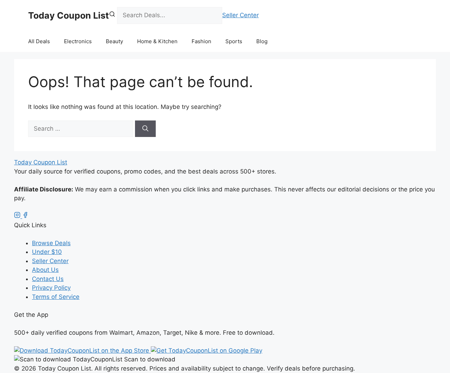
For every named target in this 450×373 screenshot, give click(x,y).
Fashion (201, 41)
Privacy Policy (51, 287)
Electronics (78, 41)
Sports (233, 41)
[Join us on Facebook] (25, 216)
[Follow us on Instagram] (18, 216)
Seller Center (240, 15)
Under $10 (47, 251)
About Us (45, 269)
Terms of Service (55, 296)
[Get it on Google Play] (206, 350)
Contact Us (48, 278)
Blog (262, 41)
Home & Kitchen (157, 41)
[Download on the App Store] (82, 350)
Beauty (114, 41)
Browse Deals (51, 243)
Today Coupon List (68, 15)
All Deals (39, 41)
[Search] (145, 128)
